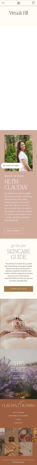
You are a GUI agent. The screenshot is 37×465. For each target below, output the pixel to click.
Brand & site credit (18, 462)
